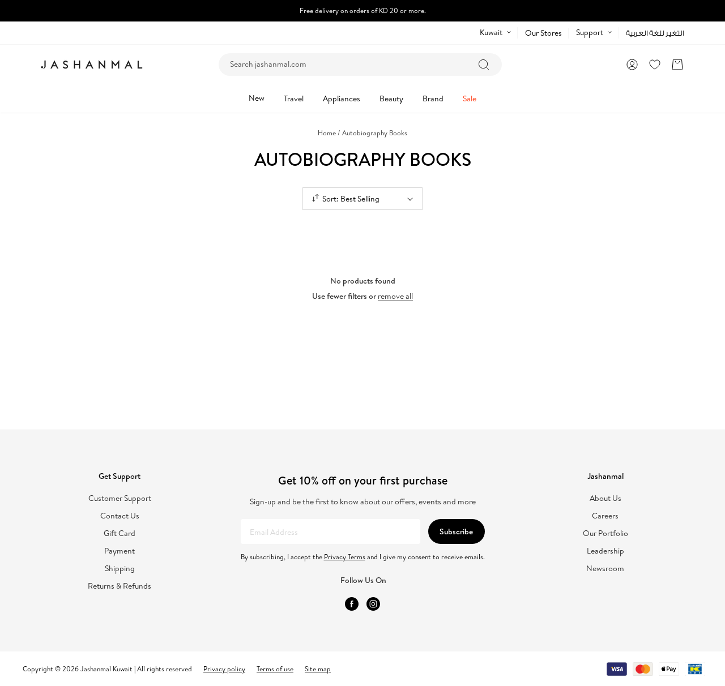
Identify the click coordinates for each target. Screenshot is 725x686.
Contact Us (119, 516)
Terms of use (275, 669)
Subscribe (456, 531)
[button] (677, 64)
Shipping (120, 568)
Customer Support (119, 498)
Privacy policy (224, 669)
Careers (605, 516)
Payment (119, 551)
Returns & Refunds (119, 586)
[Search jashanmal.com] (483, 64)
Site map (318, 669)
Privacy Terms (344, 556)
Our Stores (543, 32)
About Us (605, 498)
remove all (395, 296)
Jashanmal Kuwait (106, 669)
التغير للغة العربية (655, 33)
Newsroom (605, 568)
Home (329, 133)
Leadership (605, 551)
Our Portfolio (605, 533)
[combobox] (360, 64)
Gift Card (119, 533)
